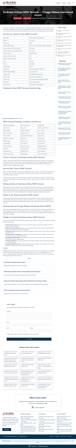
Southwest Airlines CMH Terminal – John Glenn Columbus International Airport (64, 112)
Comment (9, 311)
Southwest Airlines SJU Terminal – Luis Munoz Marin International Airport (28, 360)
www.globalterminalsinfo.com (12, 436)
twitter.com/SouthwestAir (35, 82)
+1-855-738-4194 (39, 408)
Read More (6, 429)
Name (8, 322)
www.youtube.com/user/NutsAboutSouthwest (39, 79)
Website (31, 328)
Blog (69, 3)
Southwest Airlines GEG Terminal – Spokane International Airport (64, 128)
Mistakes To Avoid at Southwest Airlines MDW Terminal (64, 56)
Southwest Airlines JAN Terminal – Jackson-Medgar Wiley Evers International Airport (28, 373)
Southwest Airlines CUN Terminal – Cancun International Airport (64, 107)
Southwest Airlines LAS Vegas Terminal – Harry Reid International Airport (45, 366)
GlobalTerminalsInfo (18, 18)
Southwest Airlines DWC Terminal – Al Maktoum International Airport (64, 139)
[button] (73, 2)
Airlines (57, 3)
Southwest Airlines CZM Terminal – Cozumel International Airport (64, 97)
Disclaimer (57, 436)
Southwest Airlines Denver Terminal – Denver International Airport (64, 81)
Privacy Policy (63, 436)
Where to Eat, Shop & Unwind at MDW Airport (64, 49)
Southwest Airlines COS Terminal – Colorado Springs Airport (64, 102)
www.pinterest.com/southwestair (36, 77)
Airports (64, 3)
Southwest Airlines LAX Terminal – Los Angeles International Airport (64, 75)
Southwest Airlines (27, 18)
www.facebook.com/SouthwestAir (36, 84)
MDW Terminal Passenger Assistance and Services (65, 37)
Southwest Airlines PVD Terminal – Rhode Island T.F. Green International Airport (28, 379)
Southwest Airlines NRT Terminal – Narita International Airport (64, 133)
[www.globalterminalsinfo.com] (9, 3)
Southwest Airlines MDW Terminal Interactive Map (63, 34)
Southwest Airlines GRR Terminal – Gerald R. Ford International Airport (64, 123)
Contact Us (69, 436)
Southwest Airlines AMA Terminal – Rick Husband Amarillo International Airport (11, 379)
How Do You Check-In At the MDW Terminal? (64, 31)
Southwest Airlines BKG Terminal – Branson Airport (64, 92)
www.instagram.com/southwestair (36, 74)
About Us (52, 436)
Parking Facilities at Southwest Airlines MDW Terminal (64, 46)
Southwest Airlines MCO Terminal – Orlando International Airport (64, 64)
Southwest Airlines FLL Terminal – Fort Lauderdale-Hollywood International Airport (44, 386)
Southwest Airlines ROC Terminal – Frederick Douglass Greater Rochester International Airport (11, 360)
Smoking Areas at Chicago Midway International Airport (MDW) (64, 52)
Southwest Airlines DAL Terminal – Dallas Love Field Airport (64, 118)
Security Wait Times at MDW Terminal (64, 43)
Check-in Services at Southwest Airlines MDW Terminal (64, 40)
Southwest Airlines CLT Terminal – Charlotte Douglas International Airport (65, 87)
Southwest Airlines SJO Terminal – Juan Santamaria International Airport (11, 353)
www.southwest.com (34, 71)
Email (8, 328)
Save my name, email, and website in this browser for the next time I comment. (23, 334)
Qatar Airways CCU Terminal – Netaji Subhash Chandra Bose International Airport (27, 431)
